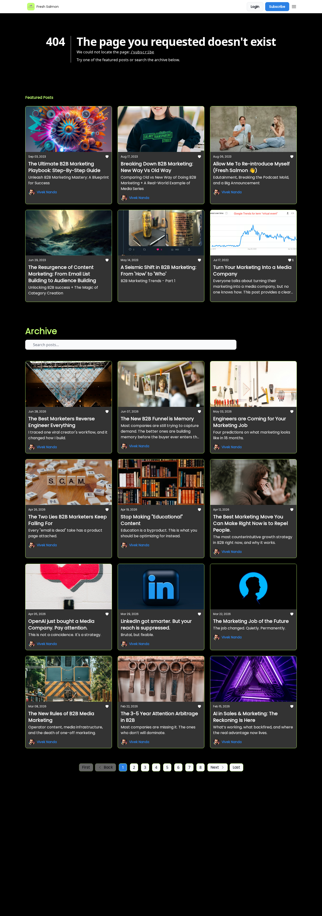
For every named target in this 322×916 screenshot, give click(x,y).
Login (255, 6)
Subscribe (277, 6)
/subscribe (142, 52)
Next (215, 767)
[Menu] (294, 5)
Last (236, 767)
